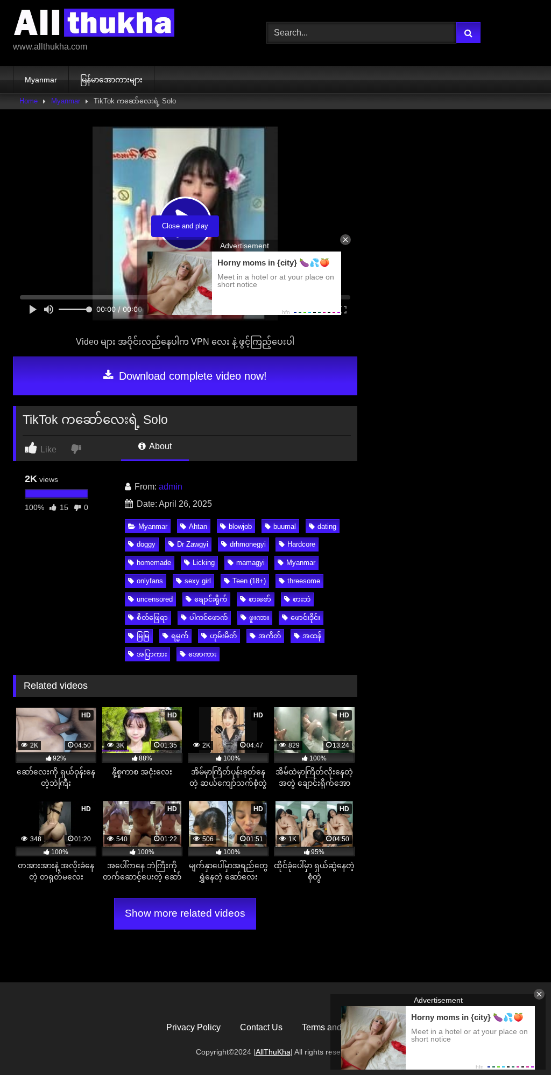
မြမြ (143, 636)
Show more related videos (185, 913)
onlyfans (150, 581)
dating (326, 526)
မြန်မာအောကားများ (111, 79)
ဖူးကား (259, 617)
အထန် (311, 636)
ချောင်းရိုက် (210, 599)
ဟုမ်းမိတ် (223, 636)
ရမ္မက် (179, 636)
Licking (204, 563)
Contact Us (261, 1027)
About (159, 446)
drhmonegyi (248, 544)
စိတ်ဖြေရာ (152, 617)
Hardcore (301, 544)
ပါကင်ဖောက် (208, 617)
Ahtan (198, 526)
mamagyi (250, 563)
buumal (284, 526)
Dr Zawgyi (192, 544)
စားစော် (260, 599)
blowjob (240, 526)
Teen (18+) (249, 581)
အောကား (202, 654)
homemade (154, 563)
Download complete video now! (191, 376)
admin (170, 486)
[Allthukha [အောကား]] (123, 24)
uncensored (155, 599)
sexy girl (198, 581)
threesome (303, 581)
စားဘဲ (301, 599)
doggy (146, 544)
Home (28, 101)
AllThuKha (273, 1052)
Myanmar (41, 79)
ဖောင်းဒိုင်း (305, 617)
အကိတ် (269, 636)
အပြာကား (152, 654)
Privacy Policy (193, 1027)
